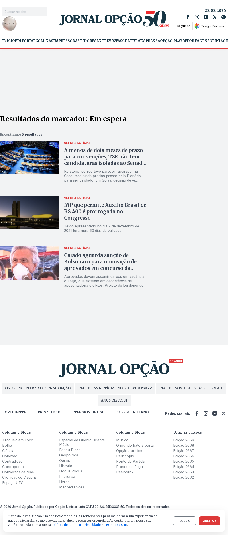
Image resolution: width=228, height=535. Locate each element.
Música (122, 440)
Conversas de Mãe (18, 472)
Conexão (9, 456)
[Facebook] (188, 17)
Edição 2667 (183, 450)
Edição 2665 (183, 461)
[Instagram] (197, 17)
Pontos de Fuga (129, 466)
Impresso (63, 41)
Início (8, 41)
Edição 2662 (183, 477)
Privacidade (50, 412)
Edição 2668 (183, 445)
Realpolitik (124, 472)
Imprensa (150, 41)
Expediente (14, 412)
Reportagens (196, 41)
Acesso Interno (132, 412)
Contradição (12, 461)
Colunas (44, 41)
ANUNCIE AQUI (114, 400)
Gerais (64, 460)
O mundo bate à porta (135, 445)
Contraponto (13, 466)
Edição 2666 (183, 456)
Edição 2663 (183, 472)
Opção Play (171, 41)
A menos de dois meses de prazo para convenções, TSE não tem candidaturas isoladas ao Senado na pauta (104, 160)
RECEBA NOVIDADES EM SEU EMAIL (191, 388)
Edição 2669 (183, 440)
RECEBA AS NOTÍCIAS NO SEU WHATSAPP (115, 388)
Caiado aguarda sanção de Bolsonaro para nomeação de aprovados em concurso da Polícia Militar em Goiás (100, 265)
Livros (64, 482)
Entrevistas (109, 41)
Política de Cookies (66, 525)
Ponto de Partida (130, 461)
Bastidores (84, 41)
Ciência (8, 450)
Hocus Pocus (70, 471)
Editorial (25, 41)
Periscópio (125, 456)
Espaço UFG (13, 482)
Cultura (131, 41)
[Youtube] (206, 17)
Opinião (218, 41)
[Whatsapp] (223, 17)
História (65, 466)
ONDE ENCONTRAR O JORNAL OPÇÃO (38, 388)
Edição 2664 (183, 466)
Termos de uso (89, 412)
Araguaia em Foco (17, 440)
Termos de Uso (115, 525)
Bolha (7, 445)
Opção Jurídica (129, 450)
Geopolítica (68, 455)
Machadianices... (73, 487)
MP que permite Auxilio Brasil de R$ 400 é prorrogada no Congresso (105, 211)
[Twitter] (214, 17)
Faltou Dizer (69, 450)
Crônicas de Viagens (19, 477)
